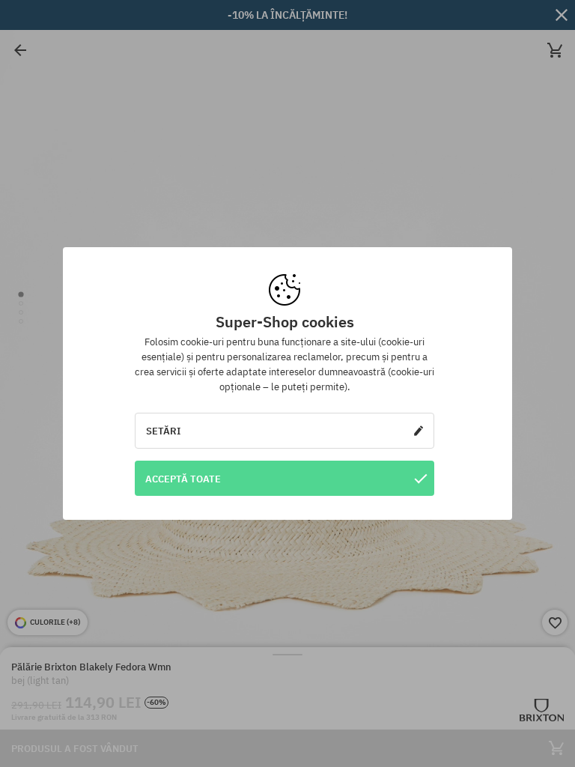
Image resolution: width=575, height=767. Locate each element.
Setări (163, 430)
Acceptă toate (183, 478)
